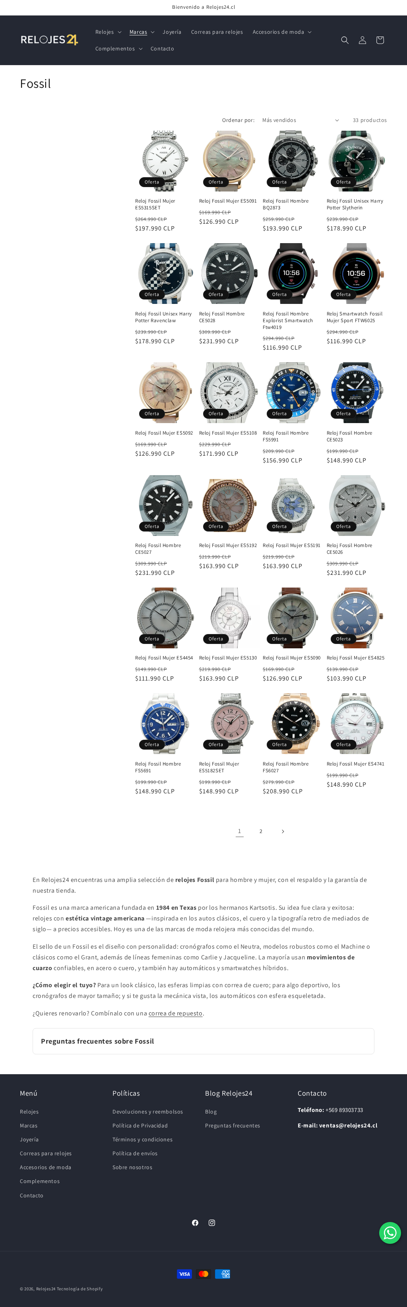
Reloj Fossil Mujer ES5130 (228, 658)
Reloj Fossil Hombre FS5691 (158, 767)
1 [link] (239, 831)
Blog (211, 1111)
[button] (108, 31)
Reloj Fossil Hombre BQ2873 (285, 204)
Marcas (29, 1125)
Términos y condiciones (142, 1139)
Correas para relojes (46, 1153)
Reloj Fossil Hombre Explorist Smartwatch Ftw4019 (288, 321)
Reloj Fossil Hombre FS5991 (285, 436)
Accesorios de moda (46, 1167)
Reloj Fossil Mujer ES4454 (164, 658)
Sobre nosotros (132, 1167)
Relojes (29, 1111)
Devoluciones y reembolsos (147, 1111)
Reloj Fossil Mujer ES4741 (356, 764)
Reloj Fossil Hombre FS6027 (285, 767)
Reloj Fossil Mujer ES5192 (228, 545)
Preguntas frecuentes (232, 1125)
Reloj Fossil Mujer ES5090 (292, 658)
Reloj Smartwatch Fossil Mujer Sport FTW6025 (355, 317)
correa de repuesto (176, 1013)
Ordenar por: (238, 120)
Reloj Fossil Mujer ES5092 (164, 433)
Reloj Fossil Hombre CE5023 (349, 436)
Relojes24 (46, 1289)
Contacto (32, 1195)
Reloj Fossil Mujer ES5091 (228, 201)
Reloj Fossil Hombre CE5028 (222, 317)
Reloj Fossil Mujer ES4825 (356, 658)
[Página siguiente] (282, 831)
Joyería (29, 1139)
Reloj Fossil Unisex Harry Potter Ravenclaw (163, 317)
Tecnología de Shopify (80, 1289)
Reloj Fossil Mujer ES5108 (228, 433)
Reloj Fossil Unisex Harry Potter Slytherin (355, 204)
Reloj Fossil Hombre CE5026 (349, 548)
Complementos (40, 1181)
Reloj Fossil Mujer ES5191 (292, 545)
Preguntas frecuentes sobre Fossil (97, 1041)
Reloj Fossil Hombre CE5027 (158, 548)
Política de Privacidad (140, 1125)
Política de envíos (135, 1153)
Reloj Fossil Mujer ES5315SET (155, 204)
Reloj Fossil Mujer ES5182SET (219, 767)
